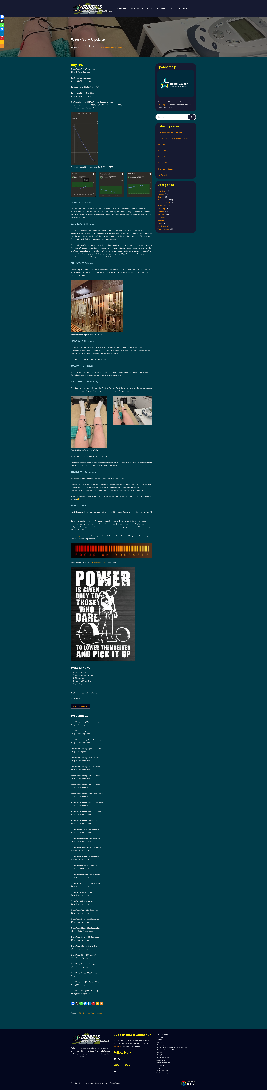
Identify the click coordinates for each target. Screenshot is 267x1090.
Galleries (160, 197)
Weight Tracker (161, 1068)
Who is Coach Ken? (162, 1070)
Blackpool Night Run (165, 151)
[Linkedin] (89, 1003)
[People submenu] (153, 8)
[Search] (192, 117)
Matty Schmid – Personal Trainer (167, 1050)
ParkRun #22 (162, 145)
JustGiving (161, 209)
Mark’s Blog (160, 1045)
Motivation (161, 217)
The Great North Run (163, 1063)
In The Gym (161, 206)
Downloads (160, 1037)
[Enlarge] (96, 115)
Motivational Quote (99, 562)
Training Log (79, 536)
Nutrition (160, 220)
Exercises (161, 194)
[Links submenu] (174, 8)
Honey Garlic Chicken (165, 169)
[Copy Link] (97, 1003)
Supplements (162, 226)
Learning (160, 211)
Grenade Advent (163, 203)
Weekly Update (116, 47)
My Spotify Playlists (162, 1058)
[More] (101, 1003)
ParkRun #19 (162, 175)
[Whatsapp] (81, 1003)
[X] (77, 1003)
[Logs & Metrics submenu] (142, 8)
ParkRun (160, 223)
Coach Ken (161, 191)
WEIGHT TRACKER (80, 706)
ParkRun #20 (162, 163)
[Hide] (1, 50)
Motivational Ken (161, 1055)
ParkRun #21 (162, 157)
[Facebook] (73, 1003)
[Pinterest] (93, 1003)
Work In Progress (162, 1073)
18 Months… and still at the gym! (169, 133)
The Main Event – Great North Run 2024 (172, 139)
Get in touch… (160, 1042)
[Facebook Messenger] (85, 1003)
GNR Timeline (104, 47)
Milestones (161, 214)
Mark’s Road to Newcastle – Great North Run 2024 (173, 1047)
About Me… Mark (162, 1035)
